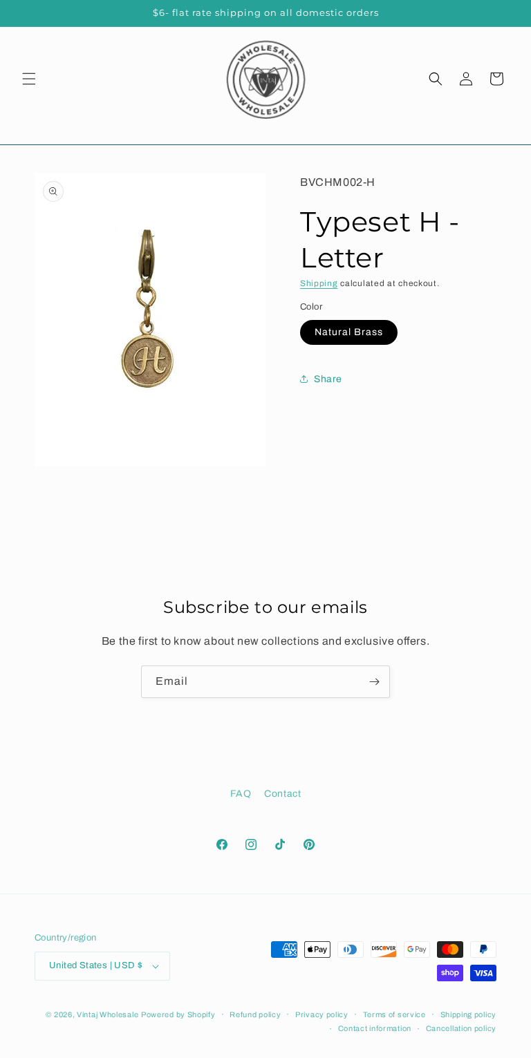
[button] (29, 79)
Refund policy (255, 1014)
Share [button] (328, 379)
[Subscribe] (374, 681)
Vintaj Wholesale (107, 1014)
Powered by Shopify (178, 1014)
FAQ (241, 793)
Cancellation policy (461, 1028)
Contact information (374, 1028)
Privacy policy (321, 1014)
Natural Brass (349, 332)
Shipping (319, 283)
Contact (282, 793)
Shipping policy (468, 1014)
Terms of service (394, 1014)
